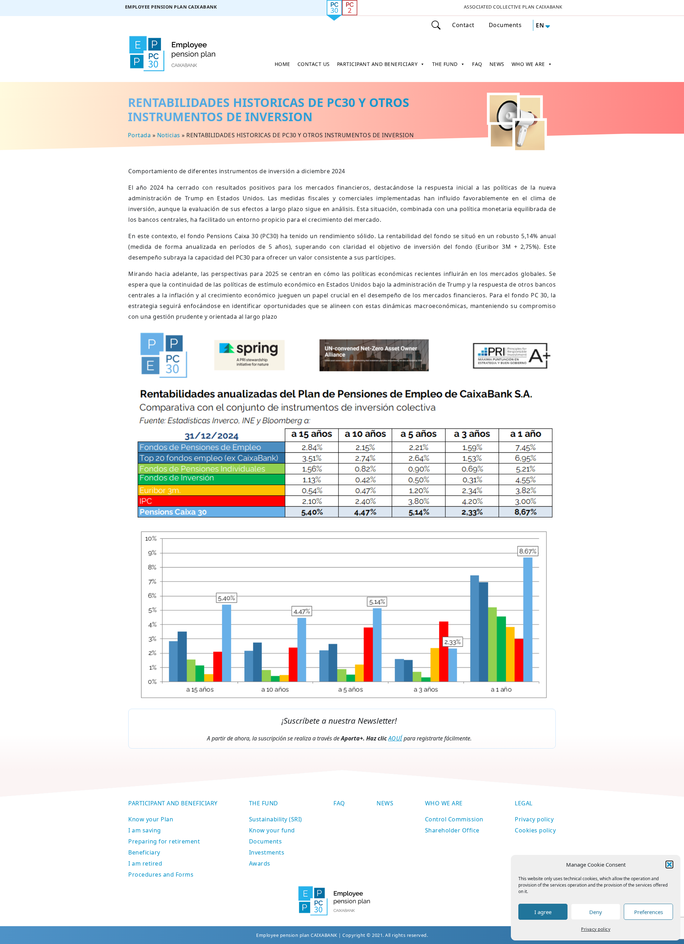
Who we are (444, 803)
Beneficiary (144, 852)
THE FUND (445, 64)
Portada (139, 135)
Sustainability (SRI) (275, 819)
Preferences (648, 911)
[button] (669, 864)
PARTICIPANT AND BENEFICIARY (377, 64)
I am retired (145, 863)
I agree (542, 911)
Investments (267, 852)
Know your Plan (150, 819)
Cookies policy (535, 830)
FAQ (477, 64)
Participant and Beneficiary (173, 803)
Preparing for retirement (164, 841)
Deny (595, 911)
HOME (282, 64)
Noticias (168, 135)
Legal (524, 803)
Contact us (313, 64)
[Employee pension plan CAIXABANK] (171, 8)
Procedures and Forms (160, 874)
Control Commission (454, 819)
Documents (505, 25)
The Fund (263, 803)
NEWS (496, 64)
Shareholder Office (452, 830)
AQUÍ (395, 738)
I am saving (144, 830)
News (385, 803)
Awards (259, 863)
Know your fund (272, 830)
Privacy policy (595, 929)
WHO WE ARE (528, 64)
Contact (463, 25)
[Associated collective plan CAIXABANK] (513, 8)
